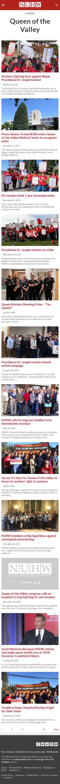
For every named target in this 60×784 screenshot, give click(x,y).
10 (44, 729)
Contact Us (14, 770)
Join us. (14, 762)
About (4, 767)
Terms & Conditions (49, 775)
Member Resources (33, 767)
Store (4, 770)
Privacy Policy (7, 775)
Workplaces (49, 767)
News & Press (15, 767)
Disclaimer (19, 775)
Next (56, 729)
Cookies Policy (32, 775)
